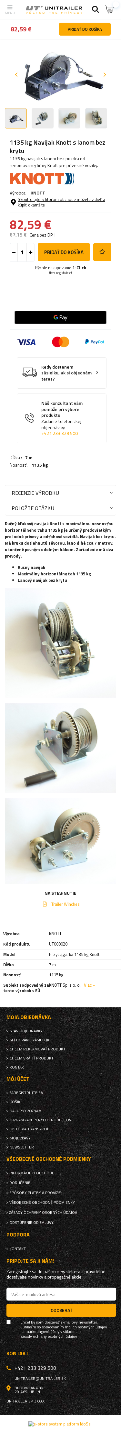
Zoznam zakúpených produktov (40, 1120)
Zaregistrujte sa (26, 1093)
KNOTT (38, 192)
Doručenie (19, 1183)
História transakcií (29, 1129)
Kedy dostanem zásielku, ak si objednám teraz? (66, 373)
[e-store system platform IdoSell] (60, 1424)
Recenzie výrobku (35, 493)
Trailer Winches (65, 904)
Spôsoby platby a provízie (35, 1193)
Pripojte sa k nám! (30, 1261)
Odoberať (61, 1310)
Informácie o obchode (31, 1173)
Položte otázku (33, 508)
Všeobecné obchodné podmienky (42, 1202)
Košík (15, 1102)
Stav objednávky (26, 1031)
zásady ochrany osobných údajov (48, 1336)
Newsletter (22, 1147)
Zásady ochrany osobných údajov (43, 1212)
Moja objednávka (28, 1017)
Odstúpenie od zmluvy (31, 1223)
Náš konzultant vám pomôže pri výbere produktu (62, 418)
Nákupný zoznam (26, 1111)
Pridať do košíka (64, 252)
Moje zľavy (20, 1138)
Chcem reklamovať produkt (38, 1049)
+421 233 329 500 (59, 433)
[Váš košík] (109, 9)
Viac (88, 985)
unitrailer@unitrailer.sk (40, 1378)
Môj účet (17, 1079)
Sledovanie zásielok (29, 1040)
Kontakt (18, 1067)
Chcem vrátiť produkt (32, 1058)
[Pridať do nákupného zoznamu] (102, 252)
